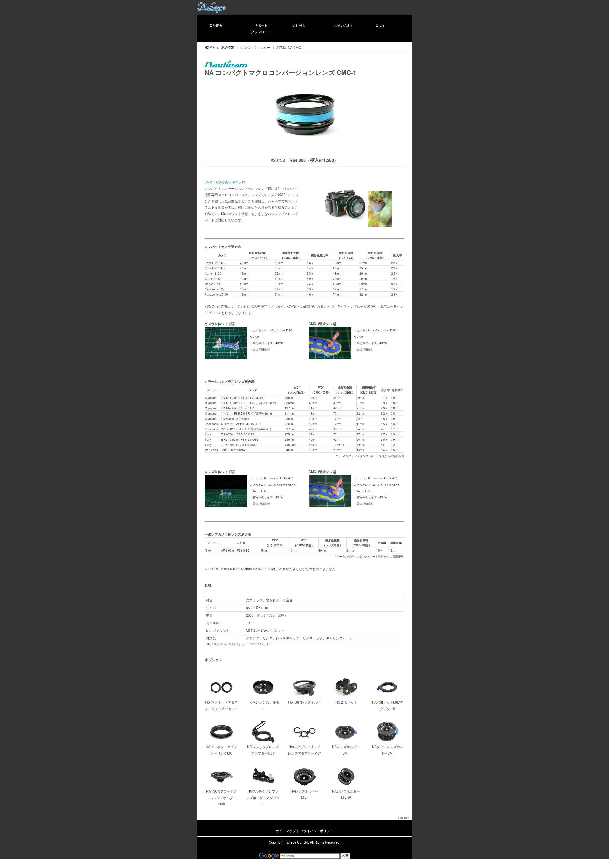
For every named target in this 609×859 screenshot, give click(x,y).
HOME (210, 47)
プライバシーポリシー (316, 830)
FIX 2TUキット (346, 702)
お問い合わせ (344, 25)
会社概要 (299, 25)
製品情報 (216, 25)
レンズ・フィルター (255, 47)
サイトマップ (286, 830)
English (381, 25)
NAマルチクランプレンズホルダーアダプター (263, 797)
